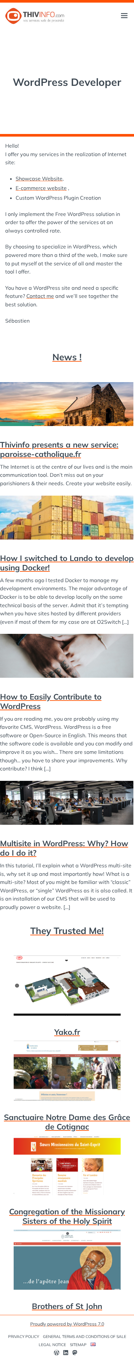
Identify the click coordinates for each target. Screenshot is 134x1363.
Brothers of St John (67, 1306)
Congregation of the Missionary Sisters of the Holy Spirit (67, 1216)
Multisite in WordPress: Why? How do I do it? (64, 848)
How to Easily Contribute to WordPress (50, 701)
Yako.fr (67, 1032)
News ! (67, 357)
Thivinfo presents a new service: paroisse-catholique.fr (59, 449)
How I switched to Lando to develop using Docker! (67, 562)
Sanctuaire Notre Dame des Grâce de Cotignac (67, 1121)
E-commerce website (41, 188)
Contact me (40, 296)
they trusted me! (67, 930)
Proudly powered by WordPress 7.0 (67, 1324)
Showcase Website (39, 178)
